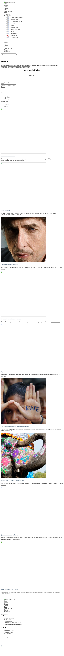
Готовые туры (25, 67)
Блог (5, 3)
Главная (6, 104)
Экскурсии (4, 67)
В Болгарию (7, 99)
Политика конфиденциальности (13, 624)
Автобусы (18, 67)
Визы (5, 9)
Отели (34, 65)
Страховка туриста (6, 65)
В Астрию (7, 95)
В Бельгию (7, 97)
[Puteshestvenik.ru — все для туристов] (9, 2)
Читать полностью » (19, 160)
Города (6, 8)
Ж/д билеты (11, 67)
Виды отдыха (8, 11)
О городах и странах (17, 65)
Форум (6, 12)
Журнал (6, 5)
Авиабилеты (28, 65)
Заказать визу (4, 101)
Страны (6, 6)
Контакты (7, 14)
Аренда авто (45, 65)
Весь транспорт (53, 65)
